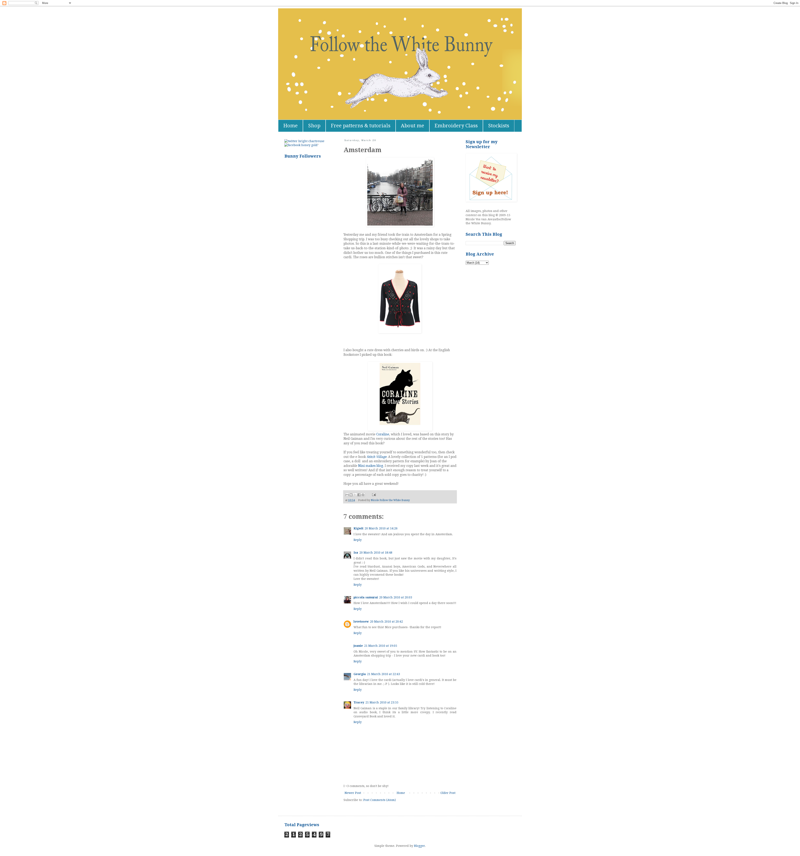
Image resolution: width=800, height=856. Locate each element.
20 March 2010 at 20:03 (395, 597)
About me (412, 126)
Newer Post (353, 793)
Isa (356, 552)
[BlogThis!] (351, 495)
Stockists (498, 126)
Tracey (359, 702)
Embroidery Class (456, 126)
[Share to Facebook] (359, 495)
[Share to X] (355, 495)
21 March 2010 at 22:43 (383, 674)
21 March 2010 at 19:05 (380, 645)
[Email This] (347, 495)
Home (290, 126)
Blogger (419, 845)
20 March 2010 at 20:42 (386, 621)
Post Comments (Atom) (379, 800)
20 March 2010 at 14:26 (381, 528)
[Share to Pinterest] (363, 495)
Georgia (360, 674)
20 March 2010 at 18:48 (375, 552)
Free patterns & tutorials (360, 126)
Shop (314, 126)
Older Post (447, 793)
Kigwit (358, 528)
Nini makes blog (370, 466)
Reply (358, 539)
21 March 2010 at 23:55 (381, 702)
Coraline (382, 434)
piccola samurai (366, 597)
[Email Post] (373, 494)
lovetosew (361, 621)
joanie (358, 645)
